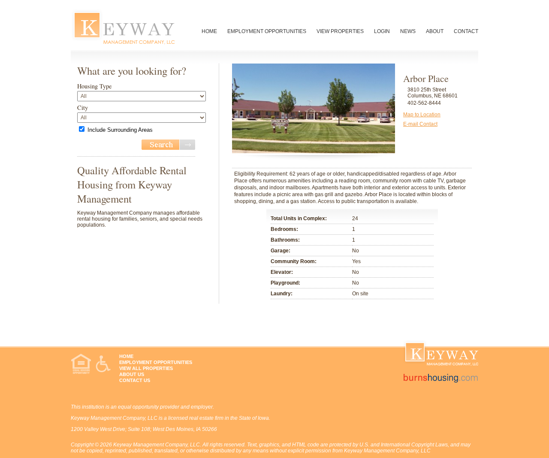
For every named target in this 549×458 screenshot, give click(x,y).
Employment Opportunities (266, 31)
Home (209, 31)
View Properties (340, 31)
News (408, 31)
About (434, 31)
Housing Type (94, 86)
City (82, 107)
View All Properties (146, 368)
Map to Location (421, 115)
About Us (131, 374)
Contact (466, 31)
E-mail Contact (420, 124)
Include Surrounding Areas (120, 130)
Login (382, 31)
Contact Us (134, 380)
